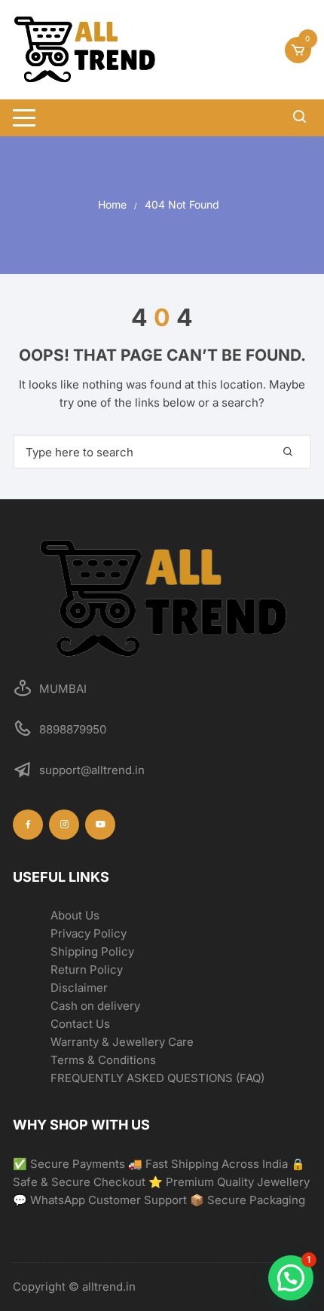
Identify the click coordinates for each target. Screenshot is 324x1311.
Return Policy (86, 969)
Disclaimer (79, 987)
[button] (290, 1277)
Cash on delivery (95, 1005)
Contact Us (80, 1024)
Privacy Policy (88, 933)
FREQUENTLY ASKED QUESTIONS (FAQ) (157, 1078)
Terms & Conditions (103, 1060)
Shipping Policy (92, 951)
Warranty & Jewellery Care (122, 1042)
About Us (74, 915)
